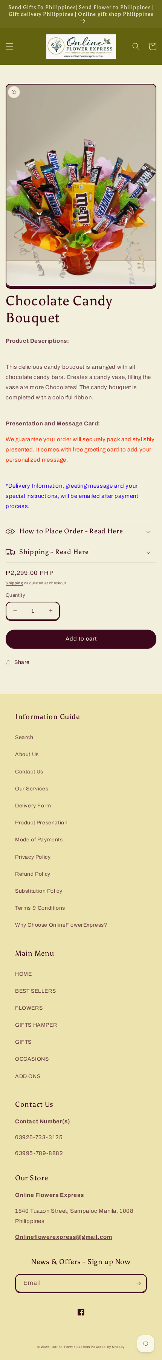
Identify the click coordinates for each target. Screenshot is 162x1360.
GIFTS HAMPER (36, 1025)
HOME (23, 974)
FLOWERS (29, 1008)
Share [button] (22, 662)
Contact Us (29, 772)
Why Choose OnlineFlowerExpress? (61, 925)
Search (24, 737)
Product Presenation (41, 823)
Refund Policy (32, 874)
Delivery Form (33, 806)
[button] (9, 46)
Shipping (14, 583)
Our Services (31, 789)
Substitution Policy (38, 891)
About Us (27, 754)
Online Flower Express (71, 1347)
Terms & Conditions (40, 908)
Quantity (15, 595)
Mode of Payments (39, 839)
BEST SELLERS (35, 991)
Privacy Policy (32, 857)
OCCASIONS (32, 1059)
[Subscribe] (138, 1283)
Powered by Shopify (108, 1347)
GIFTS (23, 1042)
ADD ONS (27, 1076)
